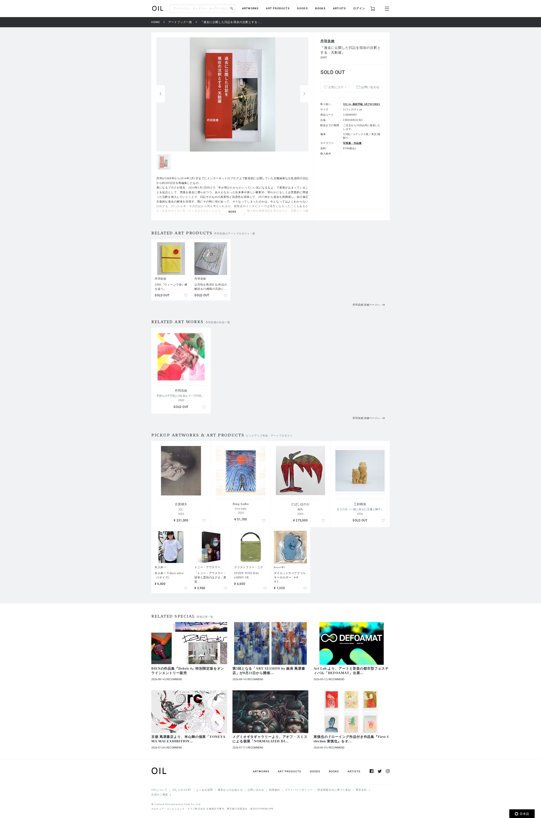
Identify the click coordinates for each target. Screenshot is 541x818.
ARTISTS (339, 8)
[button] (304, 93)
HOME (155, 22)
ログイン (359, 8)
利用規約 (274, 789)
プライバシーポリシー (299, 789)
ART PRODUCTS (277, 8)
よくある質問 (204, 789)
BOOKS (320, 8)
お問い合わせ (255, 789)
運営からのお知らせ (230, 789)
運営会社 (361, 789)
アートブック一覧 (180, 22)
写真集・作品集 (352, 143)
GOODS (302, 8)
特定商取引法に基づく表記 (334, 789)
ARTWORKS (250, 8)
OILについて (159, 789)
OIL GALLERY (181, 789)
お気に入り (337, 87)
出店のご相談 (159, 794)
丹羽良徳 (327, 41)
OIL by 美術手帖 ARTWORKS (361, 104)
